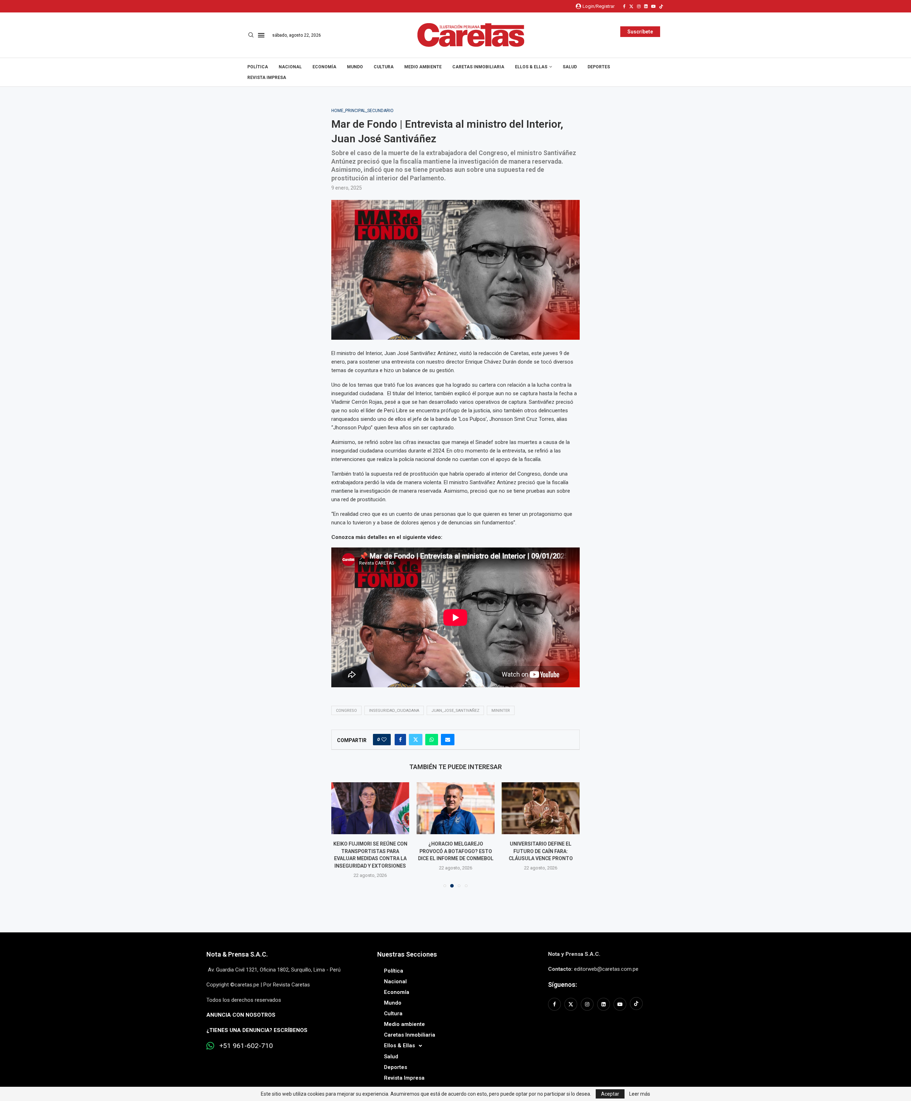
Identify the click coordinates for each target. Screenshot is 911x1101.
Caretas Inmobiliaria (478, 66)
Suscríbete (640, 32)
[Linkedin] (646, 6)
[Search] (250, 35)
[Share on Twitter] (415, 739)
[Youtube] (653, 6)
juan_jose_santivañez (455, 710)
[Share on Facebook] (400, 739)
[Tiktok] (661, 6)
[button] (341, 835)
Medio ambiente (423, 66)
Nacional (290, 66)
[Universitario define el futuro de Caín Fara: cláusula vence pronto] (541, 808)
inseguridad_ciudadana (394, 710)
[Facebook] (624, 6)
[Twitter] (631, 6)
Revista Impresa (266, 77)
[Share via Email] (447, 739)
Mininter (500, 710)
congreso (346, 710)
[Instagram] (639, 6)
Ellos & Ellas (531, 66)
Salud (570, 66)
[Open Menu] (261, 35)
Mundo (355, 66)
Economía (324, 66)
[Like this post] (383, 739)
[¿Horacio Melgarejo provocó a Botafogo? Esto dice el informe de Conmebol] (455, 808)
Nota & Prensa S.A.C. (237, 954)
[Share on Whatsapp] (431, 739)
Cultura (384, 66)
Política (257, 66)
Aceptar (610, 1094)
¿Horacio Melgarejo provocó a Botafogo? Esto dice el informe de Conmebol (455, 851)
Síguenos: (562, 984)
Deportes (599, 66)
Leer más (639, 1093)
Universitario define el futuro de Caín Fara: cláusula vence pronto (541, 851)
